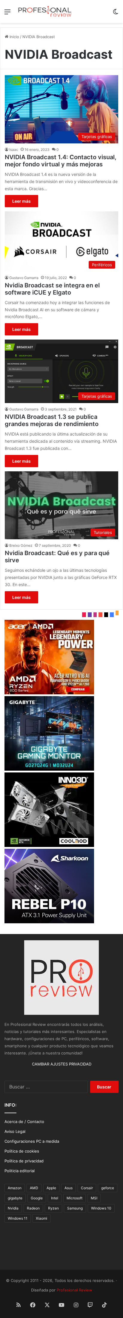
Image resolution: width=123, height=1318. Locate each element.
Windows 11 (17, 1218)
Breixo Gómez (21, 545)
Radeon (33, 1208)
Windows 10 (101, 1208)
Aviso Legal (14, 1131)
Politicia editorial (19, 1170)
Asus (68, 1188)
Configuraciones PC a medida (31, 1141)
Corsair (87, 1188)
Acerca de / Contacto (24, 1121)
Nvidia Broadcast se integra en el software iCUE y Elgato (52, 289)
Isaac (13, 149)
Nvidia (13, 1208)
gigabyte (15, 1198)
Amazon (14, 1188)
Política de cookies (21, 1151)
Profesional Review (74, 1290)
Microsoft (74, 1198)
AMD (34, 1188)
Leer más (21, 201)
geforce (107, 1188)
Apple (51, 1188)
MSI (94, 1198)
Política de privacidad (24, 1161)
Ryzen (53, 1208)
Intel (54, 1198)
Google (37, 1198)
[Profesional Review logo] (45, 11)
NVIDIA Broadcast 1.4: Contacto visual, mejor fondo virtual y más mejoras (60, 161)
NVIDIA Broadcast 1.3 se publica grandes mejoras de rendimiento (52, 420)
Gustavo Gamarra (24, 277)
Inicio (13, 36)
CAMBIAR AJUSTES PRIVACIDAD (61, 1064)
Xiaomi (41, 1218)
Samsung (75, 1208)
